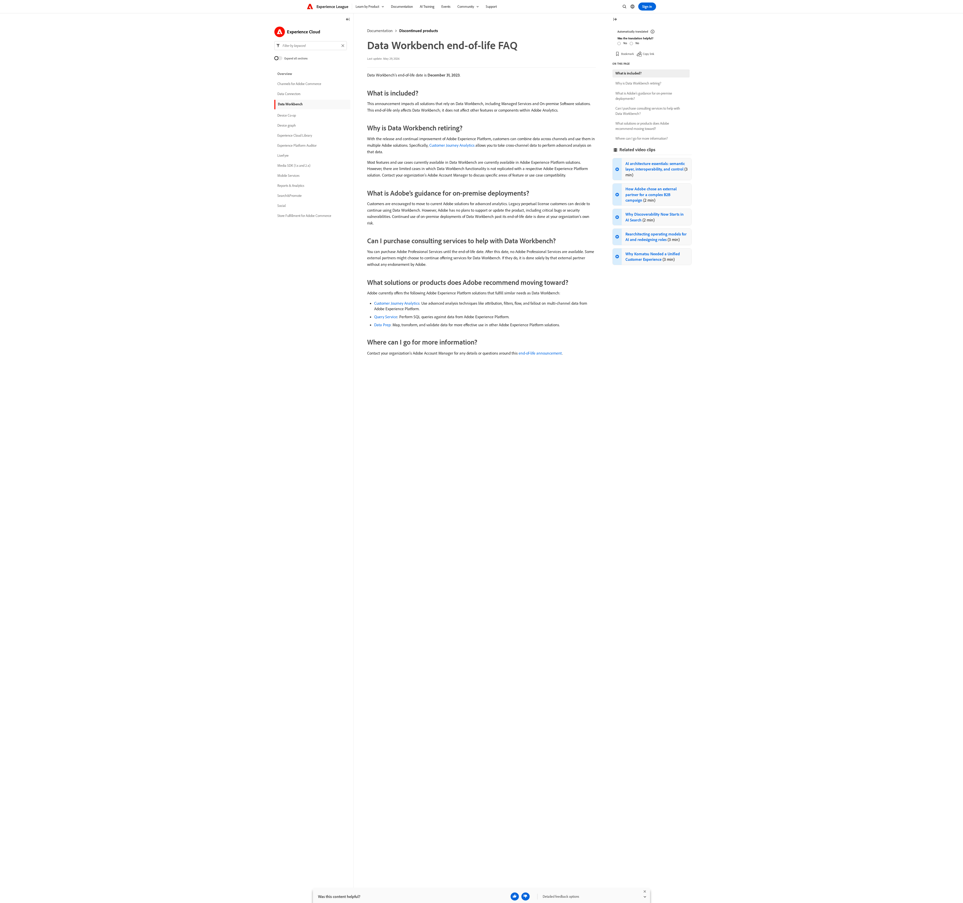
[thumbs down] (525, 896)
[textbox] (310, 45)
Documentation (380, 30)
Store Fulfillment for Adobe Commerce (304, 215)
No (637, 43)
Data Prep (382, 324)
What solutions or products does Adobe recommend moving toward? (642, 126)
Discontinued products (418, 30)
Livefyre (283, 155)
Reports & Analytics (290, 185)
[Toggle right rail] (614, 20)
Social (281, 205)
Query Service (385, 316)
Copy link (648, 54)
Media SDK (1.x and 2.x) (293, 165)
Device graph (286, 125)
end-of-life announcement (540, 353)
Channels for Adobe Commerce (299, 83)
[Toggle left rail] (347, 20)
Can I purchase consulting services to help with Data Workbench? (647, 111)
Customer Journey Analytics (451, 145)
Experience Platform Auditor (296, 145)
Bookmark (627, 54)
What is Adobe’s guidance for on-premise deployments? (643, 96)
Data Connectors (288, 94)
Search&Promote (289, 195)
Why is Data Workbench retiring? (638, 83)
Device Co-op (286, 115)
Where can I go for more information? (641, 138)
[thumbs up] (515, 896)
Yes (625, 43)
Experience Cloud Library (294, 135)
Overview (284, 73)
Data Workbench (290, 104)
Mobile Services (288, 175)
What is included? (628, 73)
